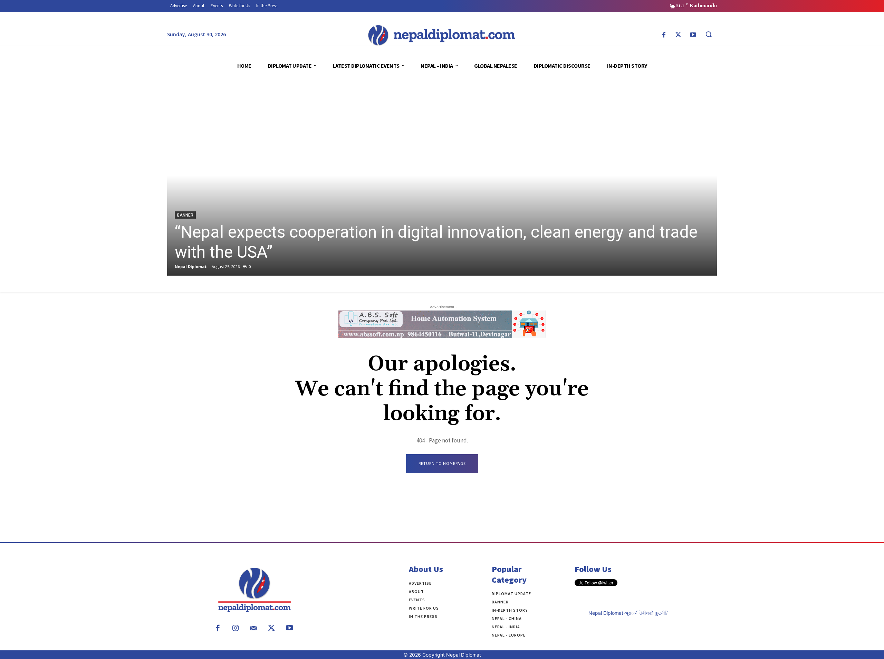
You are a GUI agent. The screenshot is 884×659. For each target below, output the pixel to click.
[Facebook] (663, 35)
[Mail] (253, 628)
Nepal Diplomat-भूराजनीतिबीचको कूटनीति (628, 613)
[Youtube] (693, 35)
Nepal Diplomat (190, 266)
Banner (185, 215)
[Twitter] (678, 35)
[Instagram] (235, 628)
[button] (708, 34)
